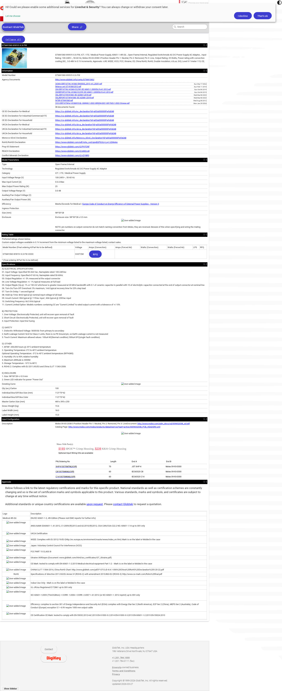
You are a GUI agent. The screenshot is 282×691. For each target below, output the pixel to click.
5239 (98, 448)
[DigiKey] (54, 658)
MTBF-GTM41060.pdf (64, 100)
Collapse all (13, 40)
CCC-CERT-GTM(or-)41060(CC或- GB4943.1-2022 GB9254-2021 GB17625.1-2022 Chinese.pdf (92, 103)
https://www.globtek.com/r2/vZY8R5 (72, 155)
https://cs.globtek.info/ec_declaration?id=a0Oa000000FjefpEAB (84, 111)
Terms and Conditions (123, 671)
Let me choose (13, 16)
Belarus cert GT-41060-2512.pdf (68, 87)
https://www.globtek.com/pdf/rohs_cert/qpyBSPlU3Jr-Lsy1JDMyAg (86, 142)
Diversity (117, 667)
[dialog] (139, 12)
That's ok (263, 16)
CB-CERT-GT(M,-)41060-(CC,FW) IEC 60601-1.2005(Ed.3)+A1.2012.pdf (83, 89)
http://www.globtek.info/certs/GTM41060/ (74, 79)
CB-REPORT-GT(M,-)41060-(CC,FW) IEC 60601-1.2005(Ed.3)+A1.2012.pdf (84, 92)
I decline (243, 16)
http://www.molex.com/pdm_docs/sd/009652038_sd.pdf (163, 423)
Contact (49, 649)
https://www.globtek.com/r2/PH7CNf (72, 146)
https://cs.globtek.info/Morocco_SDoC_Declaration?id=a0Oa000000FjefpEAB (90, 138)
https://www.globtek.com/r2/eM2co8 (72, 151)
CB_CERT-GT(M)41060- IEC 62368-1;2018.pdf (73, 95)
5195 (61, 448)
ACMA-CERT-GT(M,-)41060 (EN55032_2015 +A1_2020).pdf (78, 84)
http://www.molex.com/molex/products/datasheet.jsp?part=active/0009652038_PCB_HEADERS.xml (114, 427)
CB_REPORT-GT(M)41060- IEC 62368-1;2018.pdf (74, 98)
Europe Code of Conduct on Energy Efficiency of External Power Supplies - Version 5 (120, 204)
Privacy (116, 674)
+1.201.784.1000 (121, 657)
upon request (94, 504)
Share (75, 27)
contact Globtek (123, 504)
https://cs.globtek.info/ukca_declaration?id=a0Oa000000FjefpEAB (85, 124)
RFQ (95, 254)
